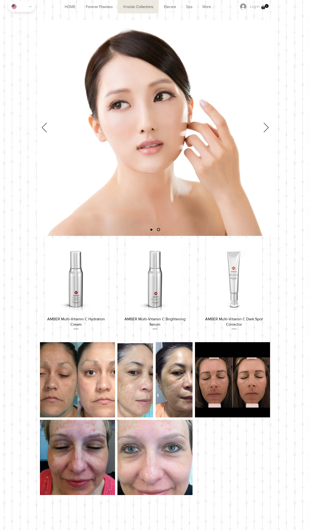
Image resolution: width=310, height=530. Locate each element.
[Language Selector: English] (21, 6)
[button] (265, 6)
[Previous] (44, 128)
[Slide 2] (158, 229)
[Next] (266, 128)
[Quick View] (76, 275)
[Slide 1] (151, 230)
